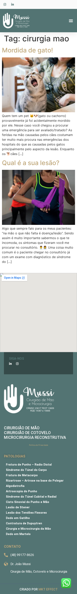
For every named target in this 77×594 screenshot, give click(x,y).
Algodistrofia (15, 486)
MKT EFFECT (48, 589)
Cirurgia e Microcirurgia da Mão (28, 528)
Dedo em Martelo (18, 534)
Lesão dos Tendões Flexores (26, 512)
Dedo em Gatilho (18, 518)
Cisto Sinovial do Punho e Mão (27, 502)
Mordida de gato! (27, 50)
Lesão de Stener (18, 507)
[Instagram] (17, 363)
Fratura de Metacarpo (22, 475)
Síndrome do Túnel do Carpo (26, 470)
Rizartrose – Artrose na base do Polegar (35, 480)
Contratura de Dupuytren (24, 523)
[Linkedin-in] (10, 363)
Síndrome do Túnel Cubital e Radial (31, 496)
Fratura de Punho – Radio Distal (29, 464)
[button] (71, 20)
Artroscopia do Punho (21, 491)
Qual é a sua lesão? (30, 163)
